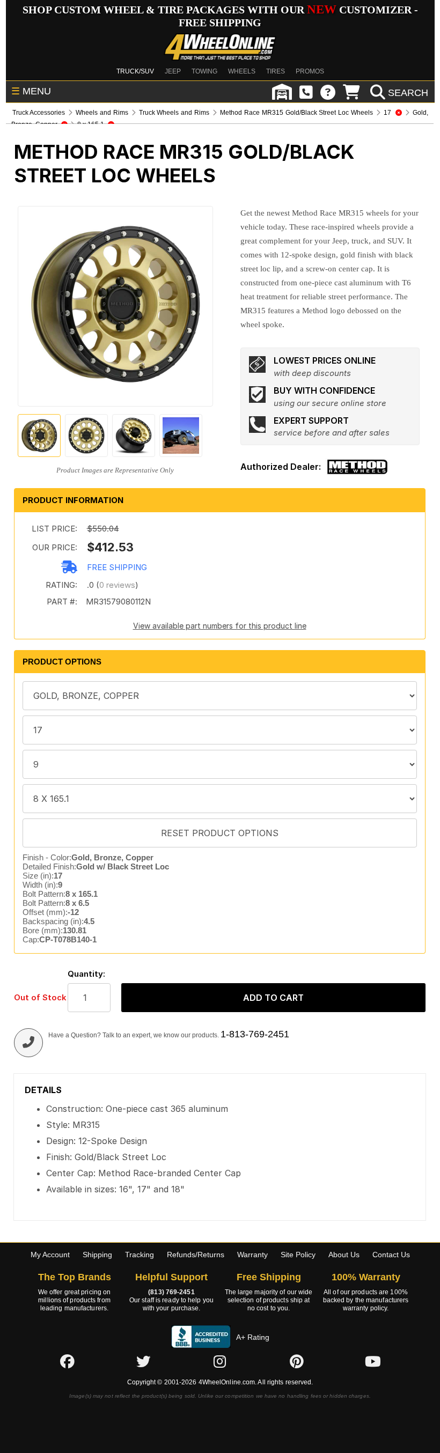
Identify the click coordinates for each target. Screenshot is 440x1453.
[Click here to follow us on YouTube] (373, 1361)
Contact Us (391, 1254)
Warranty (252, 1254)
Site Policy (298, 1254)
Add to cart (273, 997)
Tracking (139, 1254)
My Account (50, 1254)
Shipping (97, 1254)
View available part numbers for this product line (219, 625)
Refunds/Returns (195, 1254)
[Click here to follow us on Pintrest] (296, 1361)
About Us (344, 1254)
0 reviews (117, 585)
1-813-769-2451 (255, 1034)
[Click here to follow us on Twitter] (143, 1361)
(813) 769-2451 (171, 1292)
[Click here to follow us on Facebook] (67, 1361)
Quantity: (86, 974)
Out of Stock (35, 997)
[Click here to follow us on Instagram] (220, 1361)
